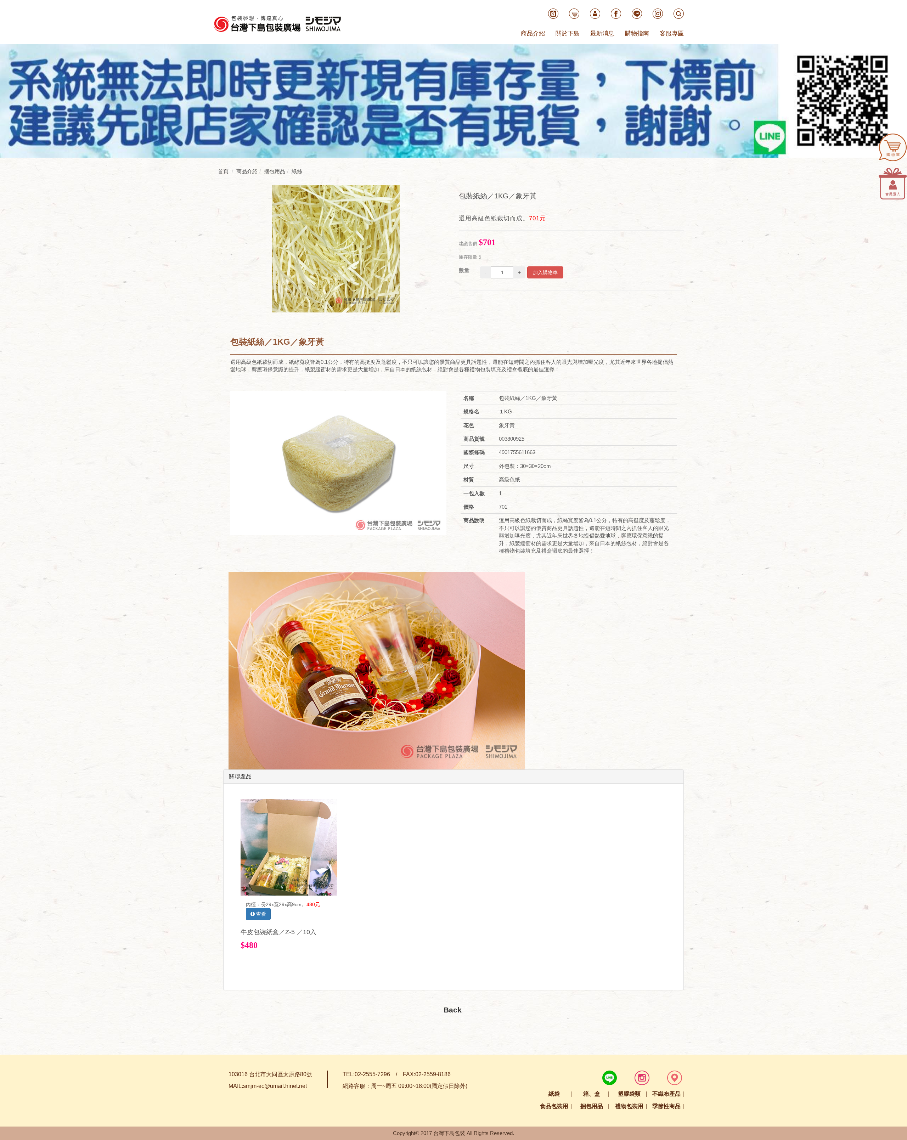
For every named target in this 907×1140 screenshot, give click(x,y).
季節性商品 (666, 1106)
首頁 (223, 171)
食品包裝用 (554, 1106)
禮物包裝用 (629, 1106)
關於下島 (568, 33)
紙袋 (554, 1094)
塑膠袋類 (629, 1094)
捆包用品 (591, 1106)
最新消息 (602, 33)
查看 (260, 914)
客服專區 (672, 33)
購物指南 (637, 33)
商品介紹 (533, 33)
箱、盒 (591, 1094)
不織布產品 (666, 1094)
